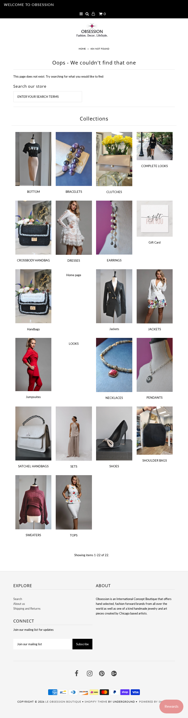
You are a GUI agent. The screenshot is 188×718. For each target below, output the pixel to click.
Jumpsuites (33, 397)
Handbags (33, 329)
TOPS (73, 535)
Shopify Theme (96, 701)
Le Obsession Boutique (63, 701)
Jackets (114, 329)
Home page (73, 275)
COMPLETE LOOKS (154, 166)
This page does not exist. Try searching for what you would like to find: (58, 76)
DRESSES (73, 260)
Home (82, 48)
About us (19, 604)
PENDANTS (155, 397)
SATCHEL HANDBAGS (33, 466)
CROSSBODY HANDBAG (33, 260)
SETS (73, 466)
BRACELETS (74, 192)
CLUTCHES (114, 192)
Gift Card (154, 242)
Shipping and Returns (27, 608)
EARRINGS (114, 260)
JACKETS (154, 329)
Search (17, 599)
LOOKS (74, 343)
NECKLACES (114, 398)
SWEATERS (33, 535)
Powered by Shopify (155, 701)
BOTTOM (33, 192)
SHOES (114, 466)
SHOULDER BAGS (154, 460)
